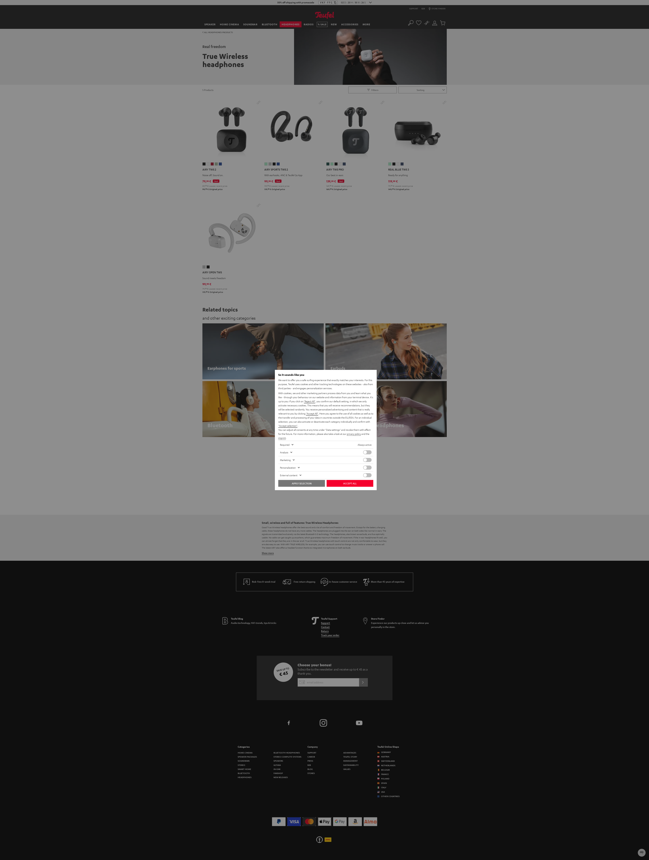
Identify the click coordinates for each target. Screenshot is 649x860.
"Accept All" (312, 413)
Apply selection (302, 483)
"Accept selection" (287, 425)
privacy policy (354, 433)
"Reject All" (309, 401)
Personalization (288, 467)
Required (284, 444)
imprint (282, 437)
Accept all (350, 483)
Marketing (285, 459)
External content (288, 475)
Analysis (284, 452)
